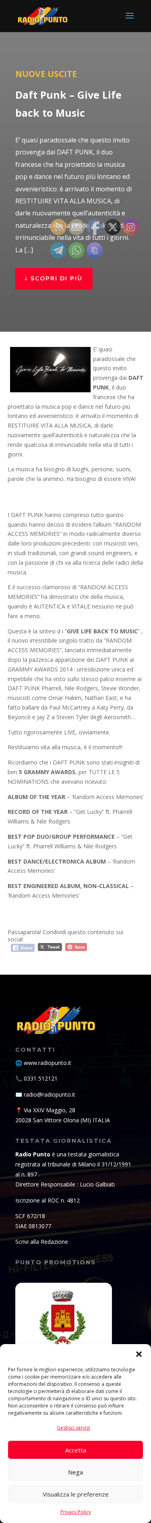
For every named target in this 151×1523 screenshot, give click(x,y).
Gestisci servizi (73, 1427)
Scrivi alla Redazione (41, 1241)
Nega (75, 1472)
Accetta (75, 1450)
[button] (139, 1354)
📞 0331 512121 (36, 1078)
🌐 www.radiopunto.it (43, 1063)
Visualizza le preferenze (76, 1494)
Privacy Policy (75, 1512)
